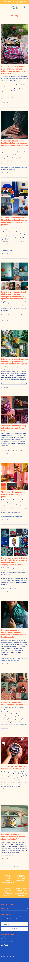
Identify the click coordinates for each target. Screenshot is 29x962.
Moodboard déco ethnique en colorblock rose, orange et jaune (13, 496)
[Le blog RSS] (27, 22)
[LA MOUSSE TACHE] (14, 8)
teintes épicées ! (11, 452)
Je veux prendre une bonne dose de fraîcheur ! (14, 385)
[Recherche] (5, 8)
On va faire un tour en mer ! (8, 590)
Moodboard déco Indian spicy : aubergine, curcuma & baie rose (14, 429)
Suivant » (16, 868)
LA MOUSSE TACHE (9, 958)
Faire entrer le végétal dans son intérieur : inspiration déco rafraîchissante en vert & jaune (14, 363)
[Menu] (1, 8)
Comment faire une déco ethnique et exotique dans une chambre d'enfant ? (13, 838)
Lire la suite (4, 103)
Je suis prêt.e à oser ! (7, 251)
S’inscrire (14, 930)
